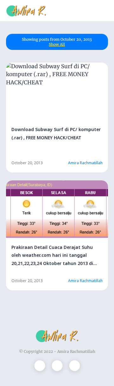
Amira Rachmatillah (76, 351)
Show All (57, 44)
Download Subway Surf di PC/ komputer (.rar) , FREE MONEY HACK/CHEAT (56, 133)
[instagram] (57, 365)
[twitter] (39, 365)
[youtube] (74, 365)
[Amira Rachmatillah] (26, 10)
